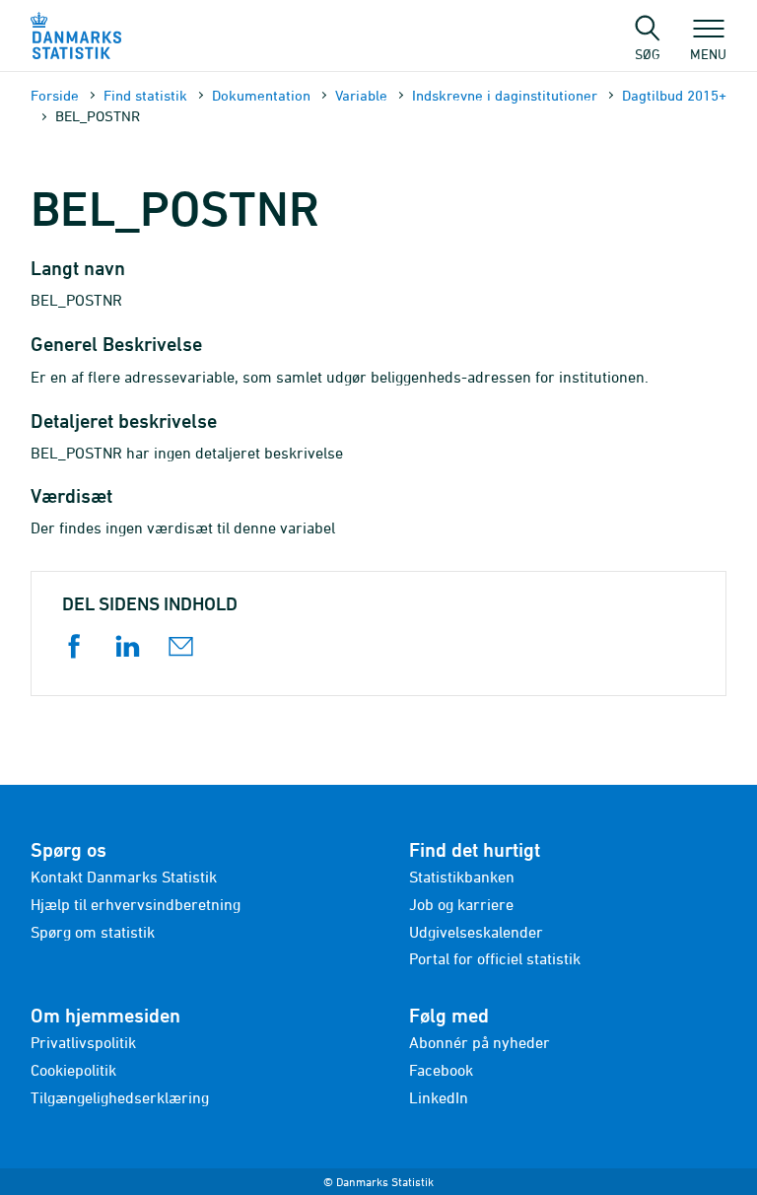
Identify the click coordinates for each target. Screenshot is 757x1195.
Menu (708, 53)
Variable (361, 95)
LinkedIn (438, 1097)
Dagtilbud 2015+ (674, 95)
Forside (55, 95)
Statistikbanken (462, 876)
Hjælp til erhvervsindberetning (136, 904)
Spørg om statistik (93, 932)
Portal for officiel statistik (495, 958)
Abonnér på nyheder (479, 1042)
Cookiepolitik (73, 1070)
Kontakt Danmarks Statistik (124, 876)
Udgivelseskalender (476, 932)
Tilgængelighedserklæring (120, 1097)
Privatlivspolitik (83, 1042)
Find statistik (145, 95)
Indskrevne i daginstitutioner (504, 95)
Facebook (441, 1070)
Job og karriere (461, 904)
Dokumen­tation (261, 95)
